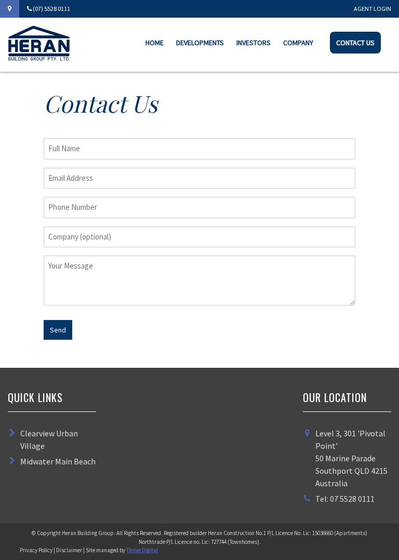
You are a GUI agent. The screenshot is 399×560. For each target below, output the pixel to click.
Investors (253, 42)
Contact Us (355, 42)
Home (154, 42)
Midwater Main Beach (58, 461)
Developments (200, 42)
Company (298, 42)
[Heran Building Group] (39, 57)
